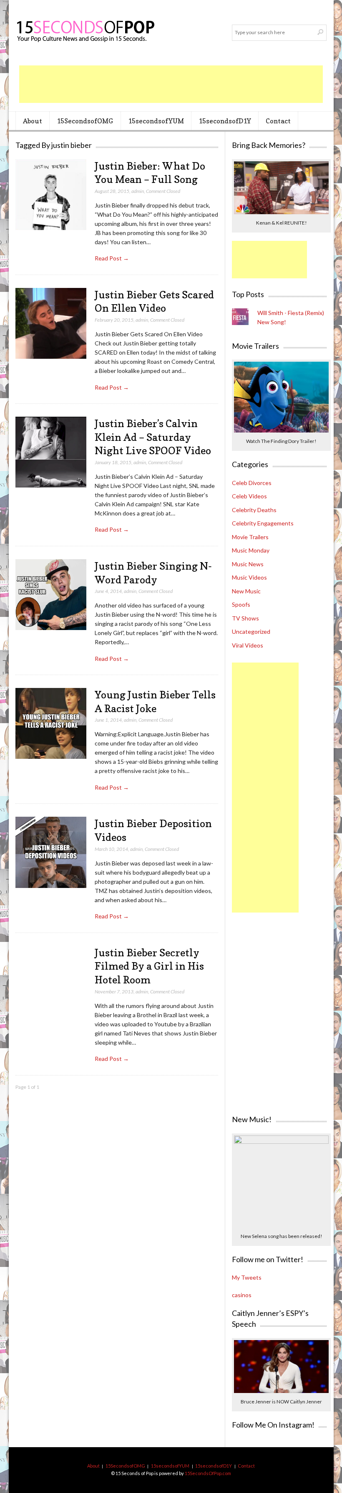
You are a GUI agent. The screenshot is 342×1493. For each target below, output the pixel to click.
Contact (278, 121)
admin (137, 191)
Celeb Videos (249, 496)
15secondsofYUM (156, 121)
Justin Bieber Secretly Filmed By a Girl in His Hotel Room (149, 966)
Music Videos (249, 577)
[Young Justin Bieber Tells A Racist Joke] (50, 723)
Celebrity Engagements (263, 523)
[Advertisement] (171, 84)
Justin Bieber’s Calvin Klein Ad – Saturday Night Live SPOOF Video (153, 437)
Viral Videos (247, 645)
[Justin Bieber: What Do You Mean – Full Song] (50, 194)
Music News (248, 564)
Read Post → (112, 258)
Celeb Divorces (252, 482)
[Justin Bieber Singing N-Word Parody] (50, 594)
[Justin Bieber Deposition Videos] (50, 852)
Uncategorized (251, 631)
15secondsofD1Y (225, 121)
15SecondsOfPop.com (208, 1473)
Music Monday (250, 550)
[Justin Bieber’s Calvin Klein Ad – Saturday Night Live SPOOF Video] (50, 452)
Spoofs (241, 604)
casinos (241, 1294)
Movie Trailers (250, 536)
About (32, 121)
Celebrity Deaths (254, 509)
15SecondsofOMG (85, 121)
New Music (246, 591)
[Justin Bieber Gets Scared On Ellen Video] (50, 323)
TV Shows (245, 618)
